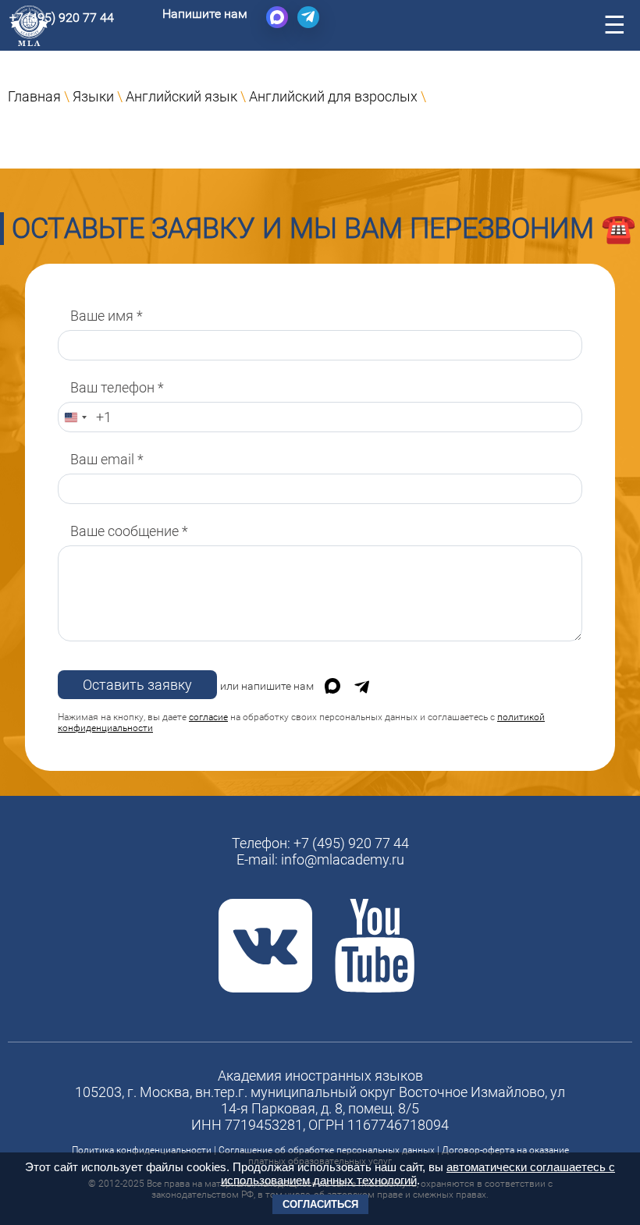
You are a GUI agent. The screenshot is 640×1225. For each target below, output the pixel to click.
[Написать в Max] (277, 17)
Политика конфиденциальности (142, 1150)
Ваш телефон (117, 387)
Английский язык (181, 96)
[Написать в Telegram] (308, 17)
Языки (93, 96)
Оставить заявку (137, 684)
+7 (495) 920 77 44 (61, 17)
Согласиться (320, 1204)
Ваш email (107, 459)
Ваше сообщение (129, 531)
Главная (34, 96)
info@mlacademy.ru (342, 859)
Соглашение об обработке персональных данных (327, 1150)
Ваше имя (106, 315)
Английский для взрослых (333, 96)
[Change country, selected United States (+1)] (75, 417)
